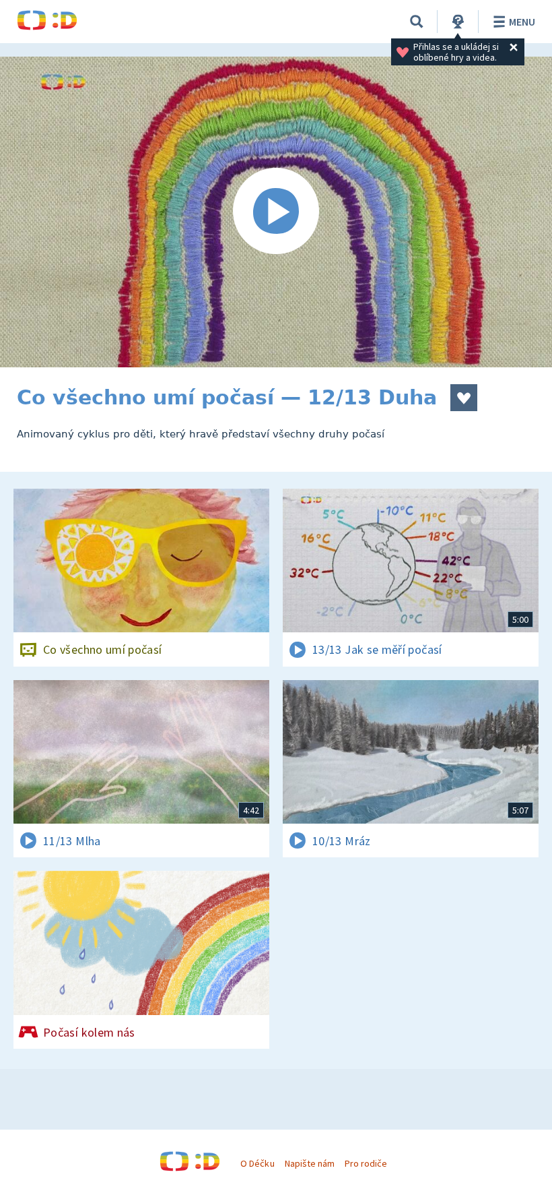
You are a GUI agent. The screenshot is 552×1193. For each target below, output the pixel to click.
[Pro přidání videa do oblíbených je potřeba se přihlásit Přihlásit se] (463, 397)
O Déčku (257, 1163)
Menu (522, 21)
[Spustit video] (276, 212)
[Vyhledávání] (416, 21)
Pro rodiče (366, 1163)
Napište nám (310, 1163)
